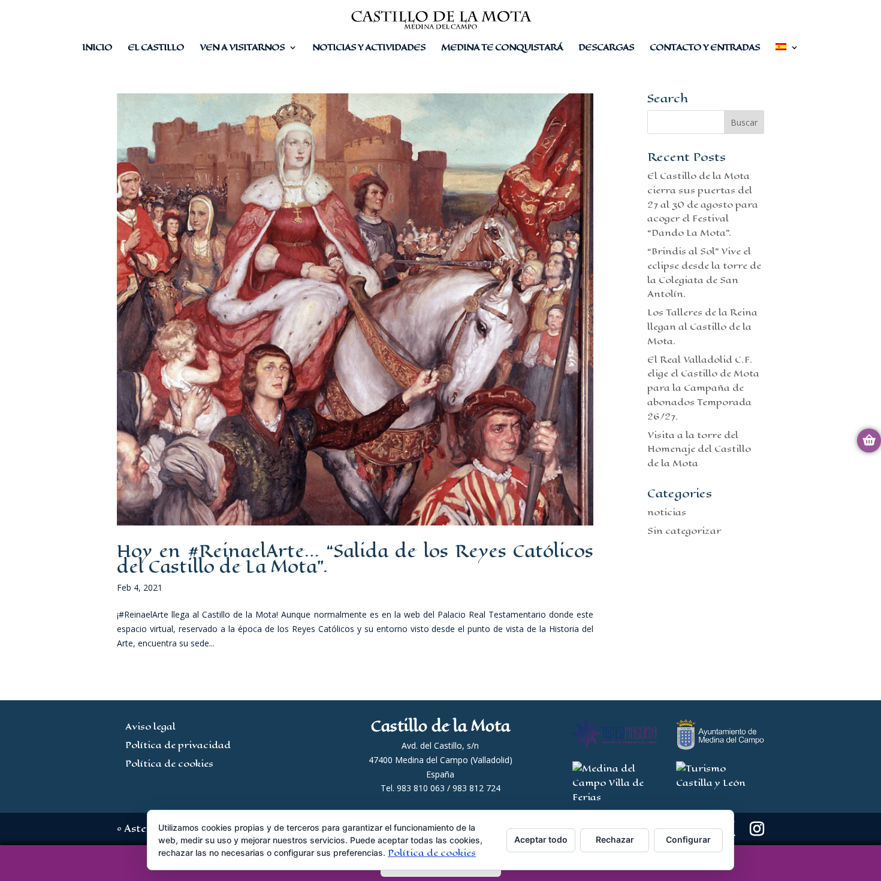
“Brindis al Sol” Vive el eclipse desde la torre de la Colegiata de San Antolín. (704, 272)
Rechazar (615, 839)
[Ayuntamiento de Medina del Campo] (720, 747)
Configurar (688, 839)
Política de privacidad (178, 745)
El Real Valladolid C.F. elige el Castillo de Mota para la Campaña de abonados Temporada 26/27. (703, 388)
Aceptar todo (541, 839)
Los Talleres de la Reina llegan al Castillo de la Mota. (702, 326)
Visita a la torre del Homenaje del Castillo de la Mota (699, 449)
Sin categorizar (684, 530)
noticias (666, 512)
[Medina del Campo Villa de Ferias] (614, 797)
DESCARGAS (606, 48)
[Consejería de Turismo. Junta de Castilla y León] (720, 782)
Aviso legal (150, 726)
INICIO (97, 48)
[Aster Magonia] (614, 744)
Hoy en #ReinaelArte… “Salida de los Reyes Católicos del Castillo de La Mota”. (355, 558)
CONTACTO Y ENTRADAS (705, 48)
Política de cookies (169, 763)
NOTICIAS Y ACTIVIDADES (369, 48)
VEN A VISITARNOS (242, 48)
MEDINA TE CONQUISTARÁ (502, 48)
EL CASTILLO (156, 48)
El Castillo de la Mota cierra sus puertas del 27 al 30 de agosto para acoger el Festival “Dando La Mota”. (702, 204)
